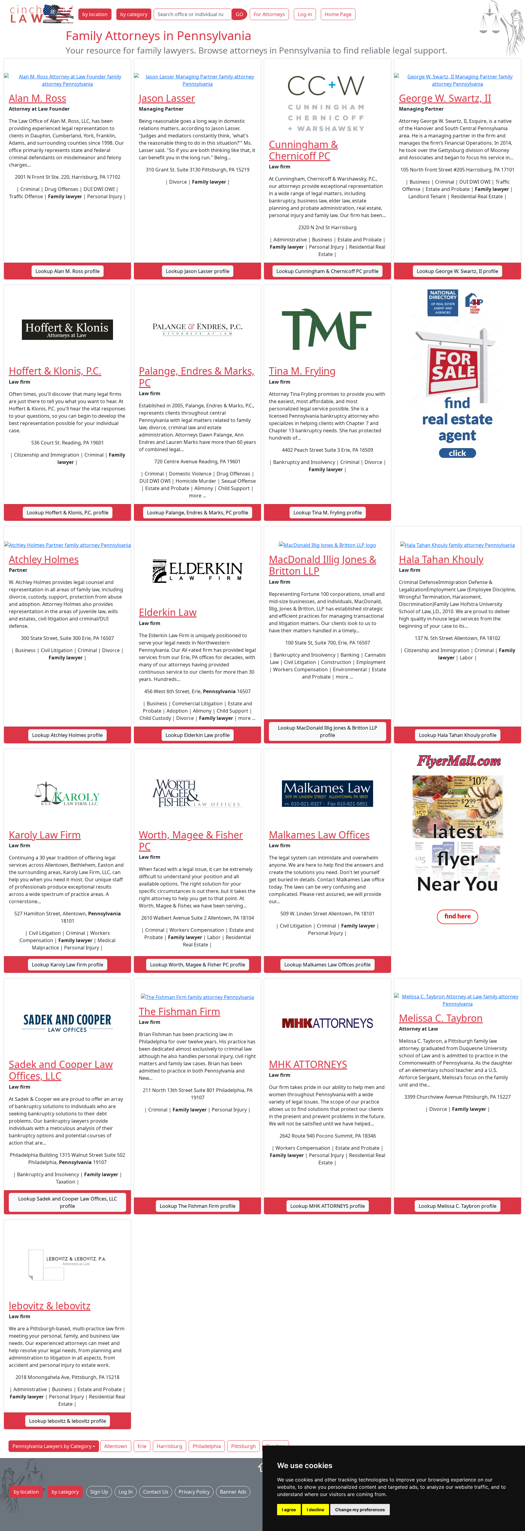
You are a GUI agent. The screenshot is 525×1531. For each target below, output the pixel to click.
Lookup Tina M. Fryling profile (327, 512)
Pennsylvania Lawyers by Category (51, 1446)
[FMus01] (457, 839)
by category (133, 14)
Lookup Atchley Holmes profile (67, 735)
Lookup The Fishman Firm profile (197, 1206)
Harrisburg (169, 1446)
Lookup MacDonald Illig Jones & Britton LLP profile (327, 731)
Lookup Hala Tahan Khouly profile (457, 735)
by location (95, 14)
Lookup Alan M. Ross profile (68, 271)
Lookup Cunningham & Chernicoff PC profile (327, 271)
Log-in (305, 14)
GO (239, 14)
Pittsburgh (243, 1446)
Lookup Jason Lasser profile (197, 271)
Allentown (115, 1446)
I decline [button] (315, 1509)
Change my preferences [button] (360, 1509)
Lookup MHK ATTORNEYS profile (327, 1206)
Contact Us (155, 1491)
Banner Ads (233, 1491)
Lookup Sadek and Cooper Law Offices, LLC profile (67, 1202)
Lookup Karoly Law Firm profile (67, 964)
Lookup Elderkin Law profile (198, 735)
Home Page (338, 14)
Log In (125, 1491)
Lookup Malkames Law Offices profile (327, 964)
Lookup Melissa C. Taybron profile (457, 1206)
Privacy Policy (194, 1491)
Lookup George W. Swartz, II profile (457, 271)
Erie (142, 1446)
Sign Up (99, 1491)
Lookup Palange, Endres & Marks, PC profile (197, 512)
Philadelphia (207, 1446)
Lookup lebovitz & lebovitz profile (67, 1421)
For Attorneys (269, 14)
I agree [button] (289, 1509)
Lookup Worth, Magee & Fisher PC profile (197, 964)
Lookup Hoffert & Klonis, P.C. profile (67, 512)
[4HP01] (457, 376)
